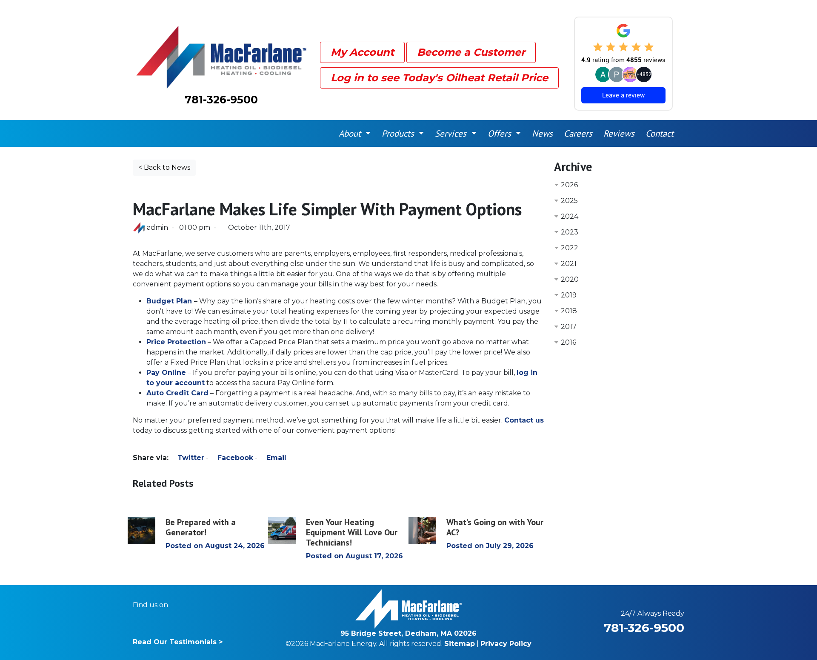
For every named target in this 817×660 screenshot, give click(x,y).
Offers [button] (501, 133)
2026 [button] (569, 185)
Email (275, 458)
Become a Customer (471, 52)
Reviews (618, 133)
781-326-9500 (221, 99)
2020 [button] (570, 279)
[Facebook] (180, 605)
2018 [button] (569, 311)
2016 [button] (568, 342)
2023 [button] (569, 232)
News (542, 133)
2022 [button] (569, 248)
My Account (362, 52)
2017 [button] (569, 327)
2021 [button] (569, 264)
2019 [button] (569, 295)
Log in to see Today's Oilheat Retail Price (439, 77)
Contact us (524, 420)
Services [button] (452, 133)
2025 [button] (569, 201)
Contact (660, 133)
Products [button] (399, 133)
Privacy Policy (505, 644)
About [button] (351, 133)
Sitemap (459, 644)
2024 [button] (569, 216)
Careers (578, 133)
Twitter (189, 458)
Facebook (234, 458)
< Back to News (164, 167)
